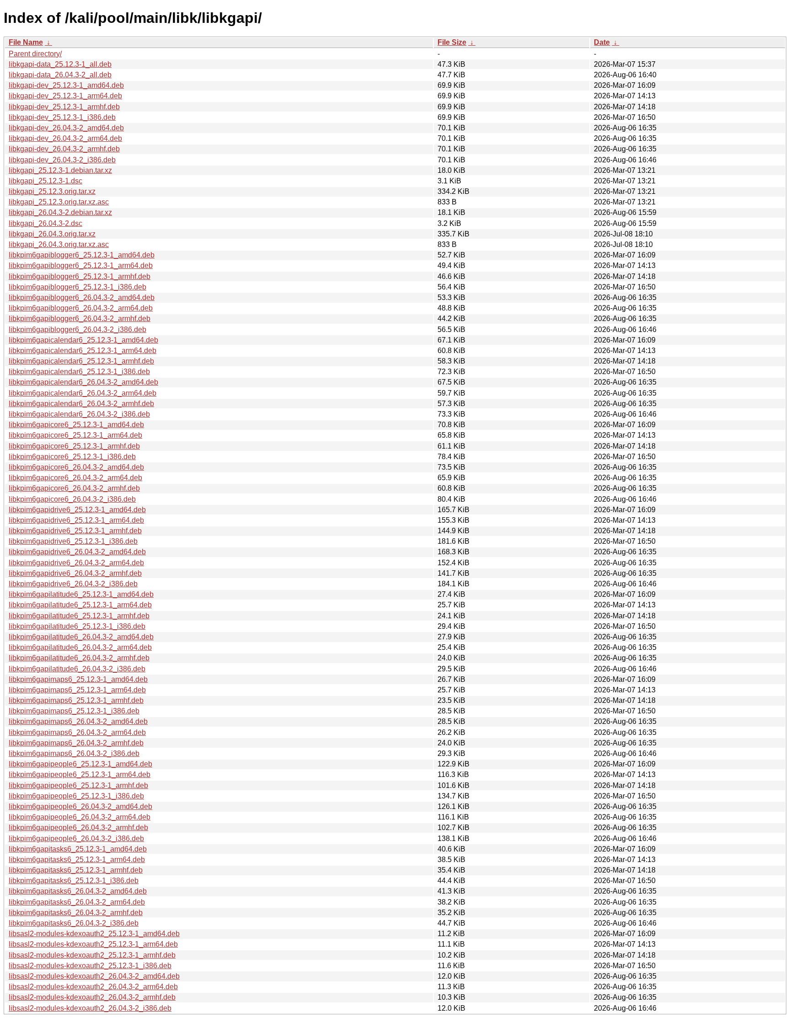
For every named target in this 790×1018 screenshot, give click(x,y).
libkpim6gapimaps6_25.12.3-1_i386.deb (74, 711)
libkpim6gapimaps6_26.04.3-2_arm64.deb (77, 732)
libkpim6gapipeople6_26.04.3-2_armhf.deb (78, 827)
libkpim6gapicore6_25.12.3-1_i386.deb (72, 457)
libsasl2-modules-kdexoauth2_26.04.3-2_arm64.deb (93, 987)
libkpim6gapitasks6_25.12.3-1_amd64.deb (78, 849)
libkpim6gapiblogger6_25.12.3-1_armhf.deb (79, 276)
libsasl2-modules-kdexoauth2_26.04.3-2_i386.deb (90, 1008)
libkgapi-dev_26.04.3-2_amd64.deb (66, 128)
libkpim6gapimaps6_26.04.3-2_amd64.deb (78, 721)
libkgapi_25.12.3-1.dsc (45, 181)
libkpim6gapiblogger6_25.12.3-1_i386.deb (77, 287)
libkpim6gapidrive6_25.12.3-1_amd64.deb (77, 510)
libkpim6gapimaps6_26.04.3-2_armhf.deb (76, 743)
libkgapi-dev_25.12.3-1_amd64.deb (66, 85)
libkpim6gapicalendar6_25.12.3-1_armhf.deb (81, 361)
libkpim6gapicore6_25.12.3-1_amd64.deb (76, 425)
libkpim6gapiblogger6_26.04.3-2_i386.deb (77, 329)
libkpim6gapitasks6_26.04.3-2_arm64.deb (77, 902)
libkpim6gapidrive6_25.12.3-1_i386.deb (73, 541)
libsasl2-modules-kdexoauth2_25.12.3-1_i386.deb (90, 966)
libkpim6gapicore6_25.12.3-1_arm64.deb (75, 435)
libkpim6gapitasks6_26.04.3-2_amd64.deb (78, 891)
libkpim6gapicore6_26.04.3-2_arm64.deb (75, 478)
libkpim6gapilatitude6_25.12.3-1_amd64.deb (81, 594)
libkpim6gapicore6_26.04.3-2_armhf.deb (74, 488)
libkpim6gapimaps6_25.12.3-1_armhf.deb (76, 700)
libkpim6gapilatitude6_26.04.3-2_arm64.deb (80, 647)
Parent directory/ (35, 54)
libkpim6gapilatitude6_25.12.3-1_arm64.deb (80, 605)
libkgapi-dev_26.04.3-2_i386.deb (62, 160)
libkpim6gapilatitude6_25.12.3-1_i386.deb (77, 626)
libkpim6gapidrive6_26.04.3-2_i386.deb (73, 584)
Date (602, 42)
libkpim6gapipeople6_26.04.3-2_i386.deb (76, 838)
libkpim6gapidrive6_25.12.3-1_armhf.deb (75, 531)
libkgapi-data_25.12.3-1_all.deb (60, 64)
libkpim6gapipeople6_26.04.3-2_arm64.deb (79, 817)
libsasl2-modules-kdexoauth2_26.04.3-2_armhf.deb (92, 997)
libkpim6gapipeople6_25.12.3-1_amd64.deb (80, 764)
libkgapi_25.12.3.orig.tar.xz (52, 191)
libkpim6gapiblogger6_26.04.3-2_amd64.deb (82, 297)
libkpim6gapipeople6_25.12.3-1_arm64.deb (79, 774)
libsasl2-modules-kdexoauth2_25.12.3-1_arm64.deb (93, 944)
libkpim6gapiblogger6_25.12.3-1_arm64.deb (81, 265)
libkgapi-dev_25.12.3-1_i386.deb (62, 117)
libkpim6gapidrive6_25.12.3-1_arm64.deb (76, 520)
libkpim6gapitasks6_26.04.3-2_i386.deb (74, 923)
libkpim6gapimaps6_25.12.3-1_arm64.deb (77, 690)
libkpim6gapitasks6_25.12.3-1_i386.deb (74, 880)
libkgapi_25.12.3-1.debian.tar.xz (60, 170)
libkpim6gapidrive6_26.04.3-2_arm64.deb (76, 563)
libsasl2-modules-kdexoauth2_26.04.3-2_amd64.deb (94, 976)
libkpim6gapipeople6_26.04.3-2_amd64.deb (80, 806)
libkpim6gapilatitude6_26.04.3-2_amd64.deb (81, 637)
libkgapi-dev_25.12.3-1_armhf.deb (64, 107)
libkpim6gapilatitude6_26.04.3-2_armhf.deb (79, 658)
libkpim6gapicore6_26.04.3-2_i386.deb (72, 499)
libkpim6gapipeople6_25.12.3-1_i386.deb (76, 796)
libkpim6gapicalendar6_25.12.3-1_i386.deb (79, 371)
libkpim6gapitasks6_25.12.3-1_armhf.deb (76, 870)
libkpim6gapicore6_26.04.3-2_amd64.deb (76, 467)
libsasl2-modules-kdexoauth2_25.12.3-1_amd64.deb (94, 934)
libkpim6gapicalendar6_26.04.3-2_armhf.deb (81, 403)
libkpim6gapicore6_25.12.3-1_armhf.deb (74, 446)
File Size (452, 42)
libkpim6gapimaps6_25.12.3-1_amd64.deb (78, 679)
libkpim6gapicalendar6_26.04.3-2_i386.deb (79, 414)
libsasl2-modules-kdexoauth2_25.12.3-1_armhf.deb (92, 955)
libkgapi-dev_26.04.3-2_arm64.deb (65, 138)
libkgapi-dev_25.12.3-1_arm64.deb (65, 96)
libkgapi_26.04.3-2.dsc (45, 223)
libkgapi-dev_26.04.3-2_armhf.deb (64, 149)
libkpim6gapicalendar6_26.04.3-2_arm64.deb (82, 393)
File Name (26, 42)
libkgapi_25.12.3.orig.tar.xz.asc (59, 202)
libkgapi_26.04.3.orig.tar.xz (52, 234)
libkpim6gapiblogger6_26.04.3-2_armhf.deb (79, 318)
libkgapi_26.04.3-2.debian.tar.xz (60, 212)
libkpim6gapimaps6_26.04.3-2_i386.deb (74, 753)
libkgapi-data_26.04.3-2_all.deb (60, 75)
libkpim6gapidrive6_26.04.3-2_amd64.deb (77, 552)
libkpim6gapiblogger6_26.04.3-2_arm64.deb (81, 308)
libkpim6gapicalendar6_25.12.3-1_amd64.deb (83, 340)
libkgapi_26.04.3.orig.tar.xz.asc (59, 244)
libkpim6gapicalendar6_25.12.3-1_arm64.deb (82, 350)
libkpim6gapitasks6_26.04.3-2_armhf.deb (76, 912)
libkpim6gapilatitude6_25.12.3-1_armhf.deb (79, 616)
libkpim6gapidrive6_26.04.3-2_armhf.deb (75, 573)
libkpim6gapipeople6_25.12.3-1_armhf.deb (78, 785)
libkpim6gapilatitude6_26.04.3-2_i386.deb (77, 669)
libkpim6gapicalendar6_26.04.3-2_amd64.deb (83, 382)
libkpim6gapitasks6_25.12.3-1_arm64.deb (77, 859)
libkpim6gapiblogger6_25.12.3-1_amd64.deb (82, 255)
